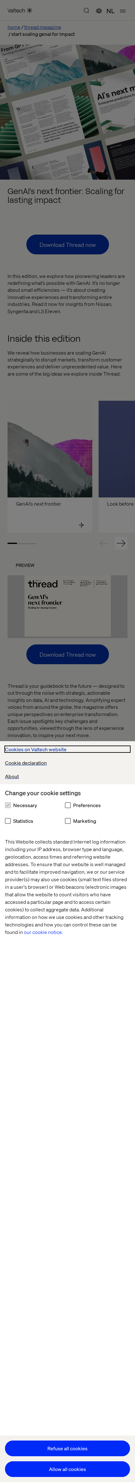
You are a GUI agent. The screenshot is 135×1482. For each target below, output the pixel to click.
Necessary (25, 805)
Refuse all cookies (67, 1448)
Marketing (84, 820)
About (12, 776)
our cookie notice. (43, 932)
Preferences (87, 805)
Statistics (23, 820)
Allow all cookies (67, 1469)
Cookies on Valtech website (36, 749)
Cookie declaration (26, 763)
